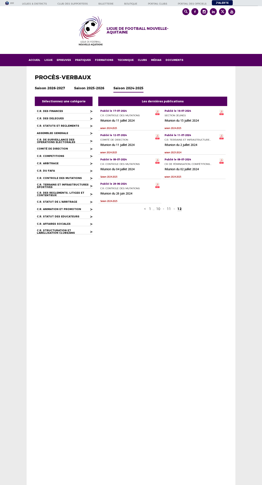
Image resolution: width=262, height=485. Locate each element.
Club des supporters (73, 3)
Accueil (34, 59)
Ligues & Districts (34, 3)
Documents (174, 59)
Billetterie (106, 3)
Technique (125, 59)
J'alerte (222, 2)
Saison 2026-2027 (50, 88)
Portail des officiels (192, 3)
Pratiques (83, 59)
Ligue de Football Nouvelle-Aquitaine (137, 30)
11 (169, 209)
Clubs (142, 59)
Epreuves (64, 59)
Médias (156, 59)
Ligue (48, 59)
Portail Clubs (157, 3)
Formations (104, 59)
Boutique (130, 3)
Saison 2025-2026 (89, 88)
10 (158, 209)
